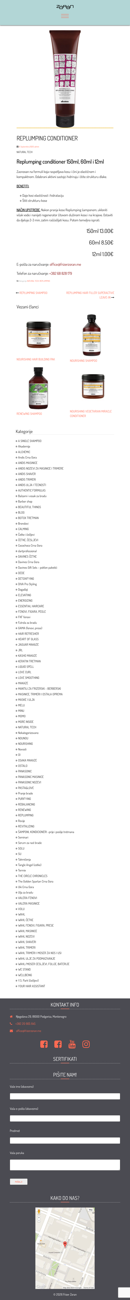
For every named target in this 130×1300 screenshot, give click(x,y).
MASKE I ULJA (26, 699)
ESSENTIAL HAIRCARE (31, 606)
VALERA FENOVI (27, 898)
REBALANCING (26, 804)
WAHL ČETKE (25, 920)
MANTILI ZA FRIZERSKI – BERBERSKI (39, 688)
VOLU (21, 909)
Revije (21, 821)
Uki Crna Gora (26, 887)
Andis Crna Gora (27, 457)
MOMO (22, 716)
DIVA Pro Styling (27, 584)
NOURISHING (25, 743)
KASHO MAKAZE (27, 655)
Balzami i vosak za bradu (32, 496)
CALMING (23, 529)
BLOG (21, 512)
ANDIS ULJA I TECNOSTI (32, 485)
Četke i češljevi (26, 534)
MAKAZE (23, 683)
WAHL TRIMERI (27, 947)
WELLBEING (25, 975)
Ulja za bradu (25, 892)
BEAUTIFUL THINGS (29, 507)
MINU (21, 710)
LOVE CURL (24, 672)
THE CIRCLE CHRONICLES (32, 876)
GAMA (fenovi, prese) (30, 628)
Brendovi (23, 523)
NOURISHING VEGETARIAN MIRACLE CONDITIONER (91, 413)
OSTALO (22, 766)
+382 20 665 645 (25, 1023)
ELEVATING (24, 595)
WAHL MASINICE (27, 931)
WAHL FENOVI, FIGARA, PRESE (36, 925)
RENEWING (24, 810)
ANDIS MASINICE (27, 463)
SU (19, 854)
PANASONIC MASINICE (31, 777)
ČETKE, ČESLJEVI (28, 540)
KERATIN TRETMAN (29, 661)
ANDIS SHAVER (27, 474)
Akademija (24, 446)
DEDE (21, 573)
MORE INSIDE (26, 722)
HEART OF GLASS (28, 639)
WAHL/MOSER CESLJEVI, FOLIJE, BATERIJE (43, 964)
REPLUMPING (45, 281)
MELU (21, 705)
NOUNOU (23, 738)
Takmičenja (24, 859)
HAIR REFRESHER (28, 633)
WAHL (21, 914)
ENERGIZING (25, 600)
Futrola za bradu (27, 622)
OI (19, 755)
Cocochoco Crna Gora (30, 545)
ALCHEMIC (24, 452)
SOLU (21, 848)
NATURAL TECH (33, 281)
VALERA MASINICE (29, 903)
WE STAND (24, 969)
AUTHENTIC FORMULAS (32, 490)
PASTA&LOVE (26, 788)
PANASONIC (25, 771)
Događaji (23, 589)
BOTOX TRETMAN (28, 518)
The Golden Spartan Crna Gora (35, 881)
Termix (22, 870)
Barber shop (25, 501)
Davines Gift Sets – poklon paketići (37, 567)
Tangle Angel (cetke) (29, 865)
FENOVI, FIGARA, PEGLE (32, 611)
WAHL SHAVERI (27, 942)
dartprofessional (27, 551)
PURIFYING (24, 799)
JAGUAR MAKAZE (28, 644)
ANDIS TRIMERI (27, 479)
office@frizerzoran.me (28, 1031)
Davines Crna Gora (28, 562)
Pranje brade (25, 793)
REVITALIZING (26, 826)
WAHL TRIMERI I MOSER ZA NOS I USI (39, 953)
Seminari (23, 837)
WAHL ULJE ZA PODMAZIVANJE (36, 958)
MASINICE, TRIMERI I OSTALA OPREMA (40, 694)
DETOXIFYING (26, 578)
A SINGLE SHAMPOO (29, 441)
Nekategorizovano (28, 733)
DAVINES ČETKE (27, 556)
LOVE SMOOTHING (28, 677)
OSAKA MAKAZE (27, 760)
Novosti (22, 749)
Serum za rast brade (30, 843)
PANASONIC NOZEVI (29, 782)
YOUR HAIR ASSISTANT (31, 986)
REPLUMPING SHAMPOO (33, 293)
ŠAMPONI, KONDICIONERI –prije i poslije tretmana (46, 832)
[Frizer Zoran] (65, 8)
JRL (20, 650)
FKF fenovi (24, 617)
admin (36, 146)
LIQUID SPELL (26, 666)
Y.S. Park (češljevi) (28, 980)
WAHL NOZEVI (26, 936)
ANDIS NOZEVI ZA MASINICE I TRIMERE (40, 468)
